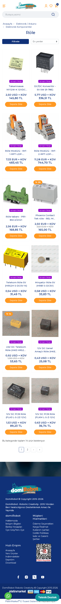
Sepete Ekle (16, 104)
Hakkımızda (11, 520)
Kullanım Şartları (41, 530)
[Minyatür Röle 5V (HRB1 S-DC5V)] (45, 258)
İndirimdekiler (12, 556)
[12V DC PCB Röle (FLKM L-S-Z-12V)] (45, 390)
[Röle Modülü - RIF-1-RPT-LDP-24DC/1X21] (16, 127)
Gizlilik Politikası (41, 533)
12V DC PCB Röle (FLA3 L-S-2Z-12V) (16, 416)
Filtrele (15, 41)
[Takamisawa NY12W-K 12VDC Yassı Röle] (16, 62)
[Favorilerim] (51, 6)
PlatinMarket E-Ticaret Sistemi (21, 601)
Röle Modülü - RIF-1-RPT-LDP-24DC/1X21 (16, 152)
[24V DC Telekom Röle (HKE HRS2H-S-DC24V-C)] (16, 323)
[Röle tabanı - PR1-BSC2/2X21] (16, 191)
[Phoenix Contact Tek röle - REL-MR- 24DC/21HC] (45, 191)
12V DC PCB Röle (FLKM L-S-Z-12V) (45, 416)
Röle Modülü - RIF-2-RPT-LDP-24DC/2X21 (45, 152)
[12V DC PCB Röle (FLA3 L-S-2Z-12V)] (16, 390)
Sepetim (9, 559)
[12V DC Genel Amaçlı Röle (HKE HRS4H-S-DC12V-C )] (45, 323)
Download (10, 562)
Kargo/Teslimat (40, 527)
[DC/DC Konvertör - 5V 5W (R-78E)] (45, 62)
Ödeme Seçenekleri (43, 523)
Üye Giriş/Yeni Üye (14, 530)
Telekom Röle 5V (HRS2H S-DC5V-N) (16, 284)
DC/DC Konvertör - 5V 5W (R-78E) (45, 88)
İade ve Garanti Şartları (40, 537)
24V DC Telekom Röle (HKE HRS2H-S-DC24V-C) (16, 349)
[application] (47, 598)
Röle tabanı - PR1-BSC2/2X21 (16, 218)
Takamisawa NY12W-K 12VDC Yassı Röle (16, 88)
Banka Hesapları (13, 527)
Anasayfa (10, 550)
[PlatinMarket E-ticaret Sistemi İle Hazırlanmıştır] (17, 591)
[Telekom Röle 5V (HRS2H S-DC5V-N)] (16, 258)
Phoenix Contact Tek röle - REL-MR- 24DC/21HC (45, 217)
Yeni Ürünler (11, 553)
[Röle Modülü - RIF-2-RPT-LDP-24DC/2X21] (45, 127)
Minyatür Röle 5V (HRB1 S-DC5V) (45, 284)
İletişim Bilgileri (13, 523)
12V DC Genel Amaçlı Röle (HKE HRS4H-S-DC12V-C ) (45, 350)
